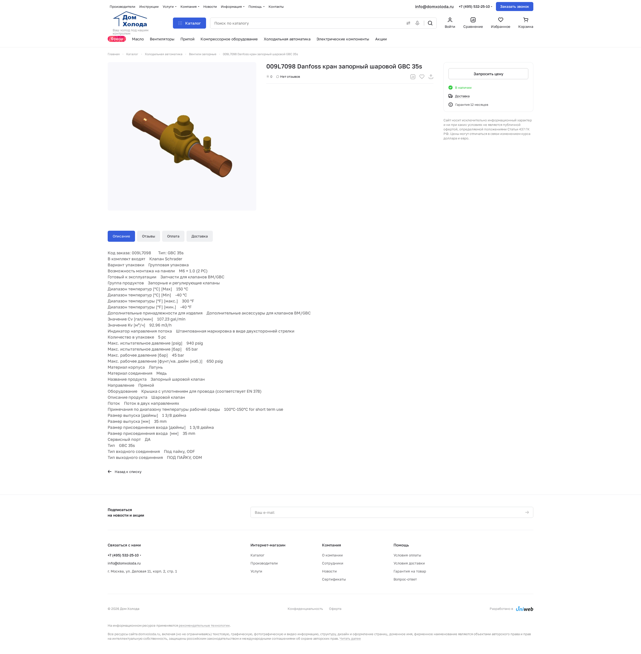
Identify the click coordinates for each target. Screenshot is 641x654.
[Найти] (430, 23)
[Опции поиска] (407, 23)
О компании (332, 555)
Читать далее (350, 638)
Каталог (257, 555)
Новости (329, 571)
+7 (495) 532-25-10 (474, 6)
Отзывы (148, 236)
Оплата (173, 236)
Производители (264, 563)
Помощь (401, 545)
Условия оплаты (407, 555)
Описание (121, 236)
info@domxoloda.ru (434, 6)
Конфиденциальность (305, 609)
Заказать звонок (514, 6)
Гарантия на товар (410, 571)
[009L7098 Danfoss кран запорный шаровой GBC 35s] (182, 136)
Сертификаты (334, 579)
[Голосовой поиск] (418, 23)
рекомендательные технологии (204, 625)
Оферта (335, 609)
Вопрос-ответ (405, 579)
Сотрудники (332, 563)
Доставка (199, 236)
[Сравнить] (412, 76)
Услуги (256, 571)
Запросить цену (488, 73)
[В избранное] (421, 76)
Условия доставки (409, 563)
